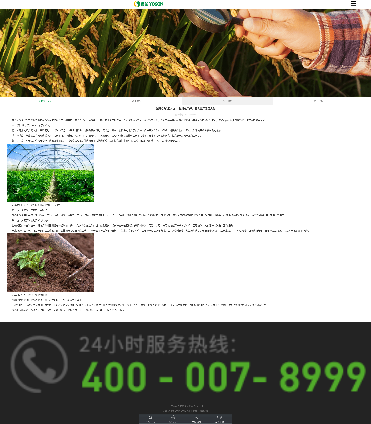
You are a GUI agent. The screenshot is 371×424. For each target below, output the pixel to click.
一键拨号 (197, 421)
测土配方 (136, 101)
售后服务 (318, 101)
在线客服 (220, 421)
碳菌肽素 (173, 421)
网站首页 (150, 421)
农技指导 (227, 101)
